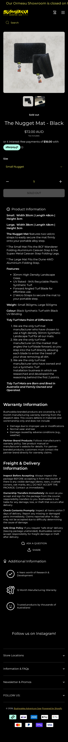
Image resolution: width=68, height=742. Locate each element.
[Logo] (15, 12)
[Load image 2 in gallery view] (40, 101)
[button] (34, 550)
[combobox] (34, 23)
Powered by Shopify (52, 708)
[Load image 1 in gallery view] (28, 101)
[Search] (6, 23)
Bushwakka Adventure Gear (28, 708)
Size (5, 158)
